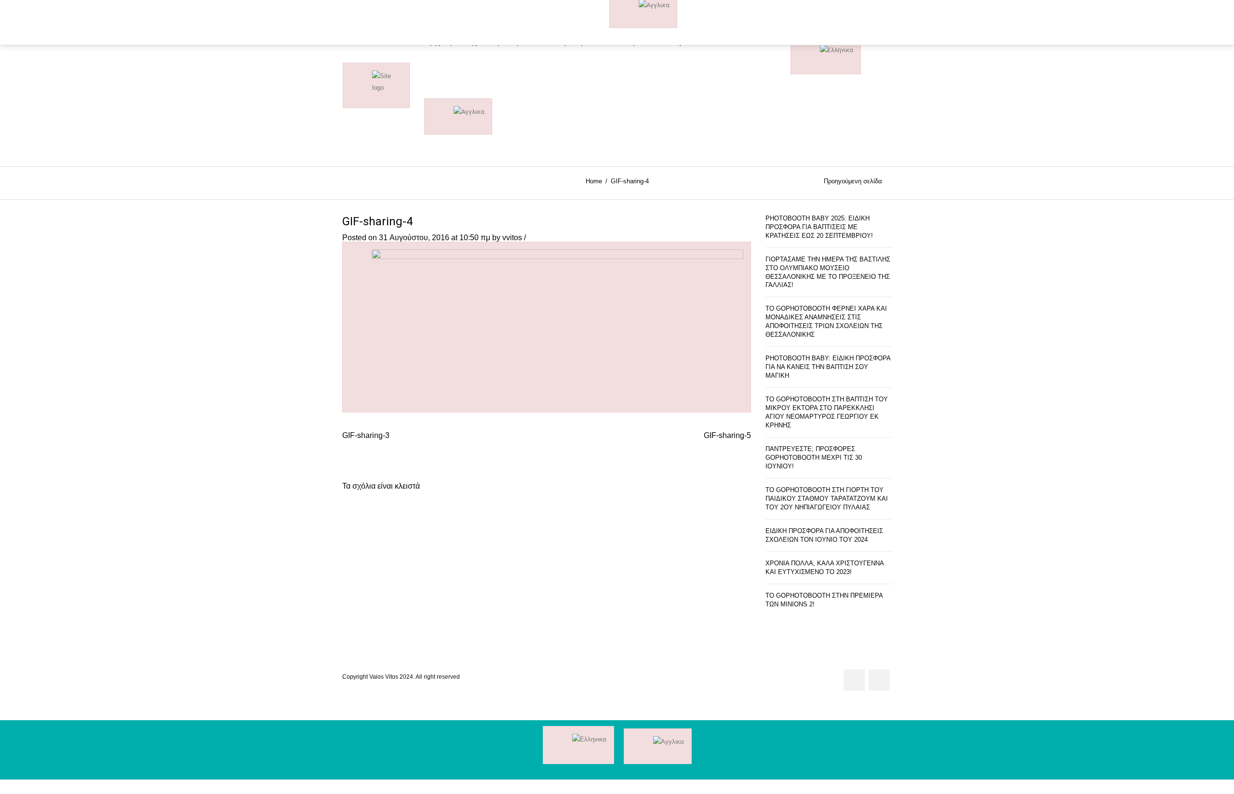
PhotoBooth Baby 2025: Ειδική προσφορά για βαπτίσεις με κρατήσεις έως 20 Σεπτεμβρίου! (819, 227)
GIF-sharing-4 (377, 221)
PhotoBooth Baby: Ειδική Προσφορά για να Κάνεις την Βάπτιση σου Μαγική (827, 367)
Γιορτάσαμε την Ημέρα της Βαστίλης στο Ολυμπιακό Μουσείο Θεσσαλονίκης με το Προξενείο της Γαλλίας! (827, 272)
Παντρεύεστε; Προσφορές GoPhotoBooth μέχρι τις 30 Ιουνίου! (813, 457)
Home (594, 181)
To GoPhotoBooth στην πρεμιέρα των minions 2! (824, 600)
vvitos (512, 237)
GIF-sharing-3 (365, 435)
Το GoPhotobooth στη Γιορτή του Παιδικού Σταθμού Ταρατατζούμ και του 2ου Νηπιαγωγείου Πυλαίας (826, 498)
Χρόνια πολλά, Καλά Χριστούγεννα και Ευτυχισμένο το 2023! (824, 567)
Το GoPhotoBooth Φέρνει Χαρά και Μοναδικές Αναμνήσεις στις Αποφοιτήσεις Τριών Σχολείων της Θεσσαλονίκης (826, 321)
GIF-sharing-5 (727, 435)
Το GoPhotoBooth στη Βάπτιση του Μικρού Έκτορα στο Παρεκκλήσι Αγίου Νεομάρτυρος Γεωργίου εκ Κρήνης (826, 412)
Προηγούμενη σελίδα (853, 181)
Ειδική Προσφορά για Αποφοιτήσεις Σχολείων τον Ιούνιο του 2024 (824, 535)
